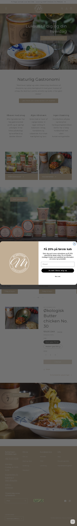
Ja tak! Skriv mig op (57, 270)
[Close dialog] (74, 243)
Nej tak (57, 276)
